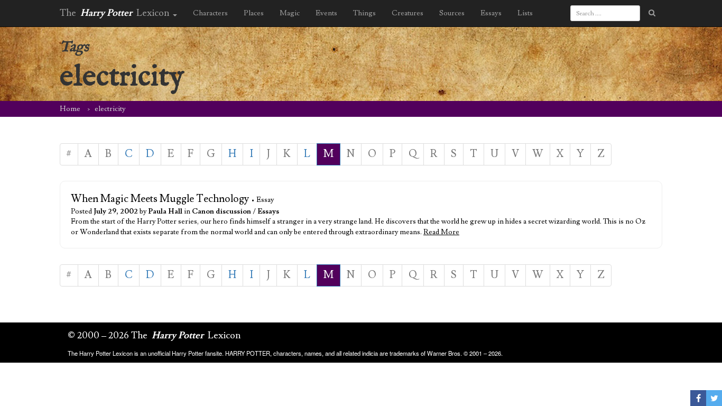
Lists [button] (525, 13)
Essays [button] (491, 13)
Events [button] (326, 13)
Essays (268, 211)
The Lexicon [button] (116, 13)
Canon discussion (221, 211)
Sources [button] (452, 13)
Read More (441, 232)
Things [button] (364, 13)
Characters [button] (210, 13)
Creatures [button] (407, 13)
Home (70, 109)
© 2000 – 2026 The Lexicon (154, 335)
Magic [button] (290, 13)
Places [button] (254, 13)
